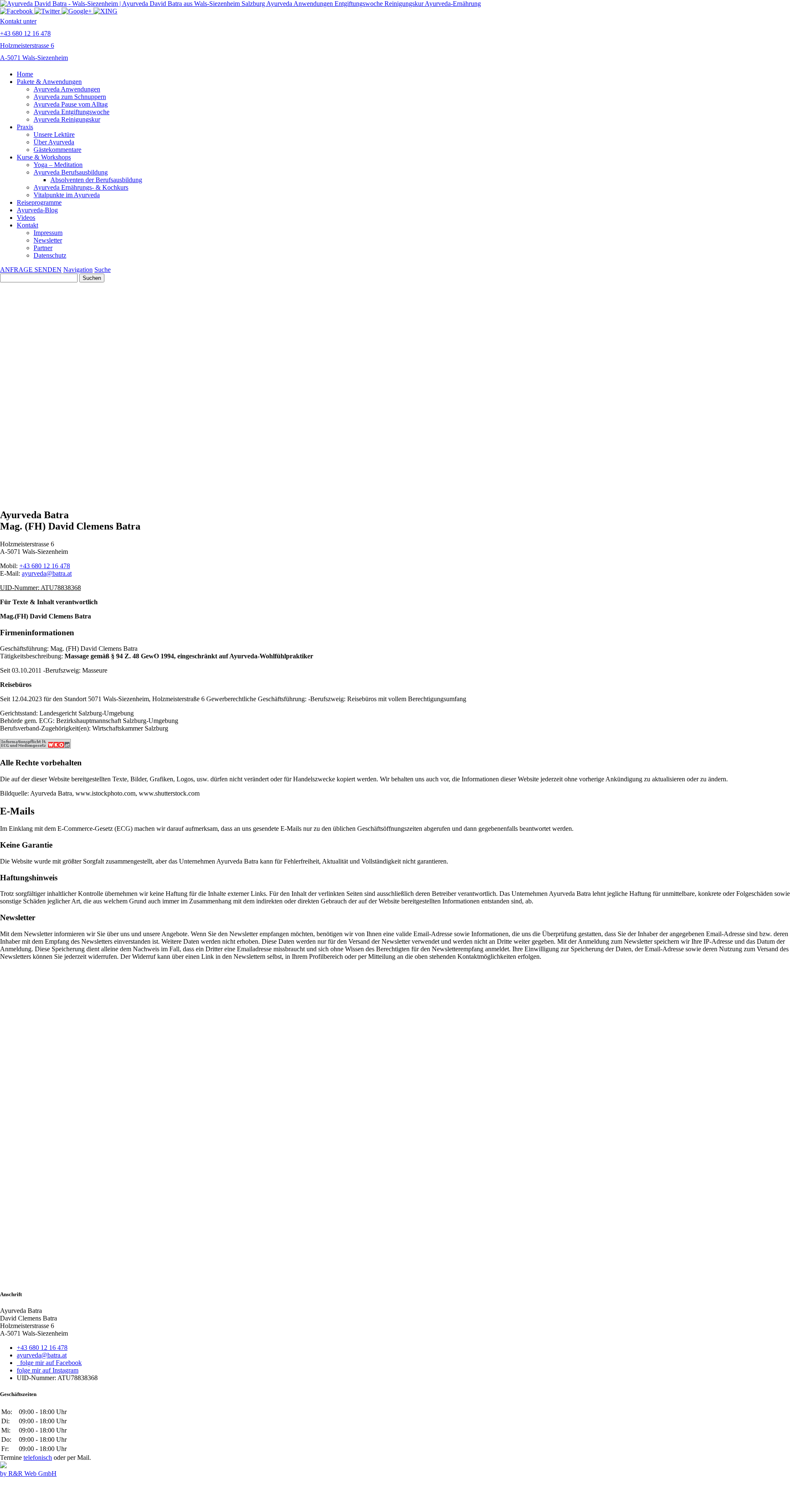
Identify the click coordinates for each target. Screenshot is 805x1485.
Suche (102, 269)
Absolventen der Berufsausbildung (96, 179)
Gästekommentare (57, 149)
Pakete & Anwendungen (49, 81)
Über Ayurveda (54, 142)
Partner (43, 247)
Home (25, 74)
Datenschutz (50, 255)
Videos (26, 217)
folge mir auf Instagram (47, 1370)
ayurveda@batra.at (47, 573)
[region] (402, 355)
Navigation (78, 269)
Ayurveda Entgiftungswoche (71, 111)
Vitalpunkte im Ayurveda (67, 194)
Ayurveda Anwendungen (67, 89)
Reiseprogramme (39, 202)
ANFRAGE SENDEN (31, 269)
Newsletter (48, 240)
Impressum (48, 232)
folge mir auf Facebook (49, 1362)
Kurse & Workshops (44, 157)
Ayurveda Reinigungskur (67, 119)
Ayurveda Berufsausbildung (71, 172)
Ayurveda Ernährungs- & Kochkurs (81, 187)
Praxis (25, 126)
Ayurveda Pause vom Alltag (71, 104)
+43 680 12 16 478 (44, 565)
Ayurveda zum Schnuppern (70, 96)
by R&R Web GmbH (28, 1473)
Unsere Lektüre (54, 134)
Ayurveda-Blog (37, 210)
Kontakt (27, 225)
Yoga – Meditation (58, 164)
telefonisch (37, 1457)
